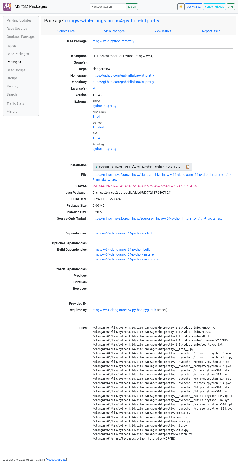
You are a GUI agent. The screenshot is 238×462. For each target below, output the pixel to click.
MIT (95, 88)
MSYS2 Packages (30, 6)
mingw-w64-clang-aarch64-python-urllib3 (122, 233)
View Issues (162, 31)
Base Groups (16, 70)
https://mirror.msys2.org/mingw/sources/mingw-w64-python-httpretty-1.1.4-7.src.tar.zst (157, 218)
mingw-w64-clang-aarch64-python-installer (124, 254)
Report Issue (211, 31)
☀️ (181, 6)
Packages (14, 62)
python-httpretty (104, 106)
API (230, 6)
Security (12, 86)
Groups (12, 78)
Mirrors (12, 111)
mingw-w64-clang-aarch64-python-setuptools (126, 259)
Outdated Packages (21, 36)
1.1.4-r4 (98, 127)
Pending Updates (19, 20)
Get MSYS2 (194, 6)
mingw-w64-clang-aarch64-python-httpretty (112, 20)
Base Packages (18, 54)
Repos (11, 46)
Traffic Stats (15, 103)
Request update (56, 459)
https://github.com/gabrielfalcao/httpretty (123, 75)
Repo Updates (17, 28)
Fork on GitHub (214, 6)
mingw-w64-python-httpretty (113, 41)
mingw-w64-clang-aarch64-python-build (121, 249)
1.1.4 (96, 116)
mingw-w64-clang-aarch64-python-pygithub (124, 310)
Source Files (66, 31)
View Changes (114, 31)
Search (131, 6)
